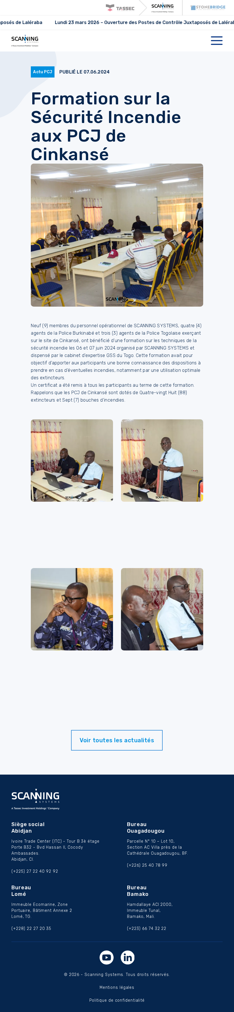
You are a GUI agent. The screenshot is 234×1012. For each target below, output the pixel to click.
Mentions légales (117, 987)
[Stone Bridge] (208, 7)
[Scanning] (162, 7)
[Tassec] (120, 7)
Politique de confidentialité (117, 1000)
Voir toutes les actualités (117, 740)
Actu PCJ (42, 72)
